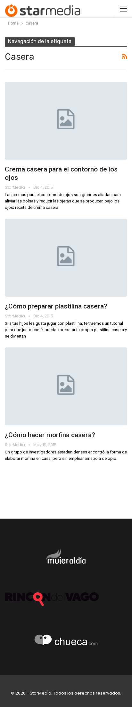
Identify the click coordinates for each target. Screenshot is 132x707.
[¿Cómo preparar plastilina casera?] (66, 258)
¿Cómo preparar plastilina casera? (56, 306)
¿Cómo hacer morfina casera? (50, 435)
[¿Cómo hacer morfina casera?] (66, 386)
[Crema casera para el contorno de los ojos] (66, 121)
